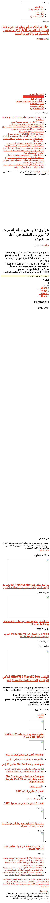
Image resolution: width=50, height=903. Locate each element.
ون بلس (5, 879)
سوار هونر (18, 884)
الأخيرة (41, 714)
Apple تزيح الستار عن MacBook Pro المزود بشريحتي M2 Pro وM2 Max (26, 635)
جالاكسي (37, 881)
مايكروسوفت (10, 881)
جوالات (37, 171)
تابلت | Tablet (37, 99)
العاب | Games (37, 104)
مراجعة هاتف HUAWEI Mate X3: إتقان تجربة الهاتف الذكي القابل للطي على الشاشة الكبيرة (24, 144)
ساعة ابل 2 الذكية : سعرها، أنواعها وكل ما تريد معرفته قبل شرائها (23, 824)
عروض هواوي (23, 881)
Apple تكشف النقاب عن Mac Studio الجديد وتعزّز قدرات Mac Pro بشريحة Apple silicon (23, 128)
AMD (8, 884)
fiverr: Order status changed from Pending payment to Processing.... (24, 864)
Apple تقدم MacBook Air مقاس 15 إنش (26, 124)
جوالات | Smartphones (33, 96)
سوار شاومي (26, 884)
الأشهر (41, 717)
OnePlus (31, 881)
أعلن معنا (40, 14)
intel (47, 881)
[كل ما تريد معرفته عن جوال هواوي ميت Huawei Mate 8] (36, 841)
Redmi (16, 881)
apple (29, 879)
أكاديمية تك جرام (37, 16)
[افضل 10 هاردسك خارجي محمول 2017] (35, 798)
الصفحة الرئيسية (37, 94)
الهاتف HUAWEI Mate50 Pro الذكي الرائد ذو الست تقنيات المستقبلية (26, 678)
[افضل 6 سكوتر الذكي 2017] (36, 786)
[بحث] (48, 21)
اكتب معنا (40, 12)
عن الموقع (39, 7)
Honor (47, 886)
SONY (42, 886)
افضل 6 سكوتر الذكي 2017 (30, 791)
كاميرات (46, 884)
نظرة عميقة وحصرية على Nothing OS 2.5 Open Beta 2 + (24, 735)
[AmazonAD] (43, 39)
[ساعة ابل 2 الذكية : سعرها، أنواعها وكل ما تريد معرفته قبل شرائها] (36, 818)
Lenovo (42, 881)
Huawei (33, 879)
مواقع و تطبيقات (37, 106)
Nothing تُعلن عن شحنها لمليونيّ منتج (27, 122)
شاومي (15, 879)
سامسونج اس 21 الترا (37, 884)
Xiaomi (19, 879)
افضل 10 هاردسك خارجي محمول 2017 (24, 803)
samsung (46, 879)
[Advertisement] (25, 66)
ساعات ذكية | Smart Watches (30, 101)
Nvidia (13, 884)
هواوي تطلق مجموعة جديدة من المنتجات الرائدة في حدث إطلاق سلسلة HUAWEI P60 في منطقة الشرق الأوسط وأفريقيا (23, 150)
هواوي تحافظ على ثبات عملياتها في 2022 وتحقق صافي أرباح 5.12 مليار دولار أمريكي (23, 166)
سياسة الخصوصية (36, 9)
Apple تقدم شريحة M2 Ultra (31, 131)
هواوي (24, 879)
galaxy (10, 879)
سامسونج (39, 879)
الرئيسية (45, 171)
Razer (5, 884)
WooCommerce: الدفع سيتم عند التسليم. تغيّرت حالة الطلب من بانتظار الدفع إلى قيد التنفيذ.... (23, 859)
